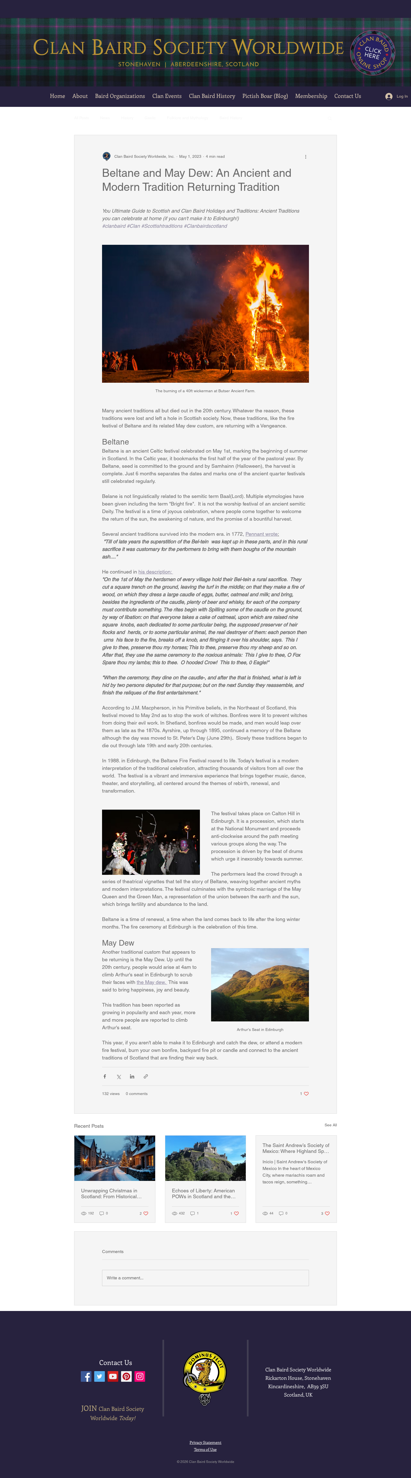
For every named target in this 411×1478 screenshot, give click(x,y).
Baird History (230, 118)
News (105, 118)
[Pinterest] (126, 1376)
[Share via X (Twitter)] (118, 1076)
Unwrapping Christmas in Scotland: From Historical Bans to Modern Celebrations (113, 1193)
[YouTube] (113, 1376)
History (127, 118)
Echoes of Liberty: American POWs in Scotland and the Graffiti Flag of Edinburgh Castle (203, 1193)
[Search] (336, 53)
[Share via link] (145, 1076)
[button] (167, 95)
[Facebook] (86, 1376)
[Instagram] (139, 1376)
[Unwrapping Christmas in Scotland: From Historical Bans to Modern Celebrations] (114, 1158)
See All (331, 1125)
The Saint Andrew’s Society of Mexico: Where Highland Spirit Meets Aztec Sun (296, 1148)
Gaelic (150, 118)
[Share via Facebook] (104, 1076)
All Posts (81, 118)
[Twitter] (99, 1376)
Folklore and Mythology (187, 118)
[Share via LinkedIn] (132, 1076)
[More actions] (305, 156)
